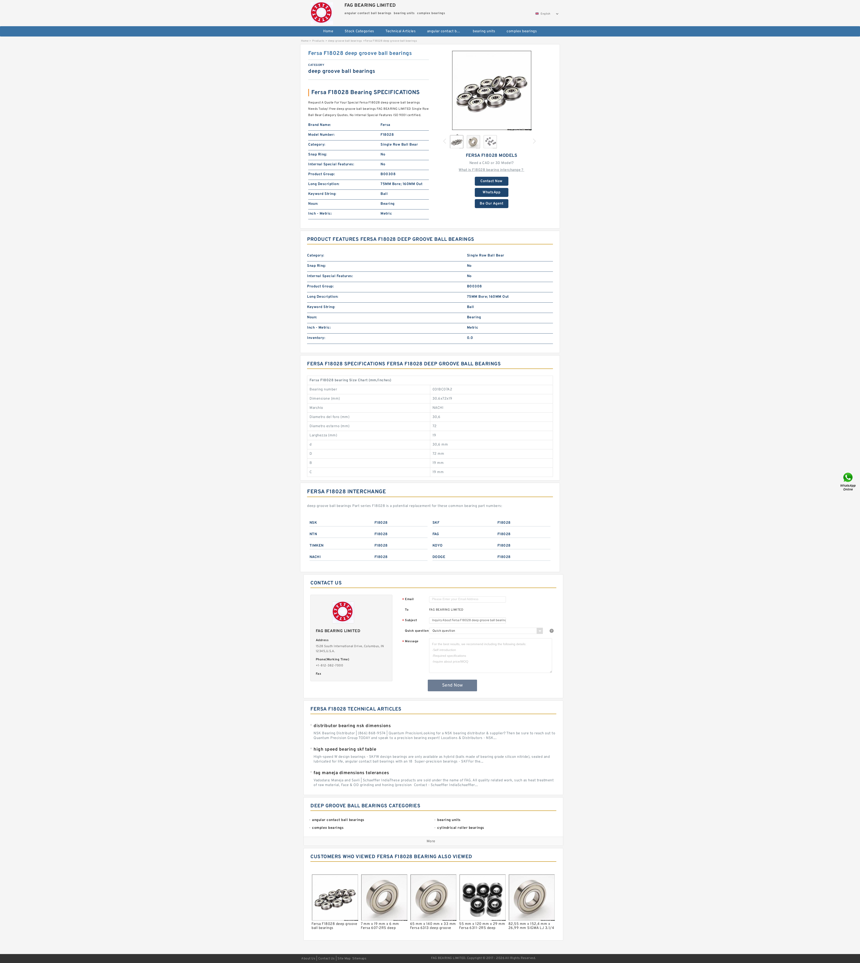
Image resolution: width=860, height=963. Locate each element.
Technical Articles (400, 31)
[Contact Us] (848, 481)
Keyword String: (322, 194)
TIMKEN (317, 545)
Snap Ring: (317, 154)
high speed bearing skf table (345, 749)
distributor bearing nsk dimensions (352, 726)
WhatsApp (491, 192)
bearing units (484, 31)
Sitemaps (359, 959)
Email (408, 599)
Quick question (417, 631)
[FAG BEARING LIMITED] (321, 12)
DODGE (438, 557)
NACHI (315, 557)
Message (410, 642)
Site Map (344, 959)
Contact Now (491, 181)
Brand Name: (319, 125)
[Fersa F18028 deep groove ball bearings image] (491, 90)
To (406, 610)
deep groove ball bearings (345, 41)
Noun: (313, 204)
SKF (436, 523)
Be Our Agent (491, 203)
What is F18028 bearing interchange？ (491, 170)
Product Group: (321, 174)
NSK (313, 523)
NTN (313, 534)
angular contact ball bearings (447, 31)
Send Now (452, 685)
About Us (308, 959)
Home (328, 31)
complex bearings (522, 31)
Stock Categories (359, 31)
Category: (316, 144)
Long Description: (324, 184)
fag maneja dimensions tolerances (351, 773)
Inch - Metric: (320, 213)
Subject (409, 620)
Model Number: (321, 135)
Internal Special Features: (331, 164)
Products (318, 41)
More (431, 841)
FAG (435, 534)
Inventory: (316, 338)
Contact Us (326, 959)
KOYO (437, 545)
